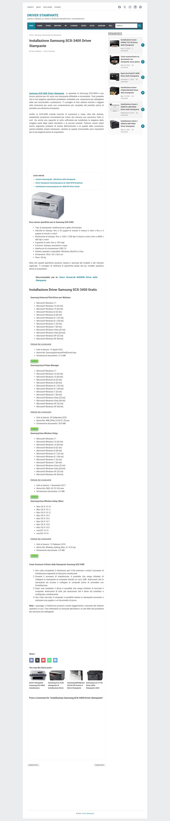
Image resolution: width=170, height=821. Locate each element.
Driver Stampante (42, 15)
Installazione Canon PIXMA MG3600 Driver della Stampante (129, 90)
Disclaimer (47, 7)
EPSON (48, 26)
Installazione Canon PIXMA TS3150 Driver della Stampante (129, 42)
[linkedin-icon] (135, 7)
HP (66, 26)
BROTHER (57, 26)
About (38, 7)
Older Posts (99, 765)
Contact (30, 7)
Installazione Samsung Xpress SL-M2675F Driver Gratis (58, 187)
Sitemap (57, 7)
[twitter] (37, 660)
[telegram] (55, 660)
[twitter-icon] (125, 7)
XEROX (83, 26)
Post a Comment (49, 51)
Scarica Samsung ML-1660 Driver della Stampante (56, 179)
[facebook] (31, 660)
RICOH (92, 26)
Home (31, 26)
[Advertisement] (66, 72)
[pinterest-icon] (140, 7)
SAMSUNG (101, 26)
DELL (111, 26)
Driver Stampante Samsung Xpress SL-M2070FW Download (59, 183)
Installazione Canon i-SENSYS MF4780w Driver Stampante (129, 123)
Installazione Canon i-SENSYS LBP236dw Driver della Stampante (130, 106)
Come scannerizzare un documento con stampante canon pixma (130, 59)
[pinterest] (43, 660)
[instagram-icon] (130, 7)
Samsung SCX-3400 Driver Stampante (46, 93)
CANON (39, 26)
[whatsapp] (49, 660)
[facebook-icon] (119, 7)
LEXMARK (74, 26)
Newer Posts (33, 765)
